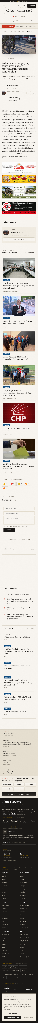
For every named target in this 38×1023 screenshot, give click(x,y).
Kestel (4, 898)
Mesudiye (23, 889)
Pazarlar (22, 924)
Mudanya (4, 889)
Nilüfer (4, 879)
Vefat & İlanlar (24, 905)
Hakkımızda (6, 935)
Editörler (4, 957)
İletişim (4, 947)
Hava (21, 915)
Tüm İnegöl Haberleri (9, 222)
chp (4, 977)
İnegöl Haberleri (16, 21)
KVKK (22, 947)
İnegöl (4, 876)
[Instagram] (12, 821)
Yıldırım (4, 886)
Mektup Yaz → (8, 842)
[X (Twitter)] (7, 821)
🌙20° (18, 1)
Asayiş (4, 909)
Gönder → (9, 530)
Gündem (34, 21)
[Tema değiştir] (19, 6)
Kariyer (4, 944)
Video (19, 785)
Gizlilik (22, 954)
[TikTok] (20, 821)
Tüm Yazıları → (19, 239)
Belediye (4, 912)
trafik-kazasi (6, 970)
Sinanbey (22, 892)
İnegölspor (23, 974)
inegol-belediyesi (13, 967)
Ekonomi (4, 918)
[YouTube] (16, 821)
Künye (4, 938)
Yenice (22, 879)
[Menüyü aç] (4, 6)
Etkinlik (7, 789)
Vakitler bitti (25, 1)
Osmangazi (5, 882)
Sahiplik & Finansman (26, 941)
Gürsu (3, 895)
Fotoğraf (7, 785)
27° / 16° (6, 763)
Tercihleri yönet (28, 1017)
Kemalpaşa (23, 882)
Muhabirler (5, 954)
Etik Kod (22, 944)
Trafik (22, 918)
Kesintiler (23, 921)
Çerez (22, 951)
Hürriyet (22, 886)
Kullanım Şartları (25, 957)
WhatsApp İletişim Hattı (20, 794)
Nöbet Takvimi (19, 842)
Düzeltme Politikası (26, 938)
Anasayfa (5, 21)
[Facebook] (3, 821)
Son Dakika (5, 905)
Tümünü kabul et (12, 1017)
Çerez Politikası (10, 1007)
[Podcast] (33, 821)
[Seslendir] (28, 93)
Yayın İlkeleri (24, 935)
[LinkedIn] (24, 821)
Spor (3, 921)
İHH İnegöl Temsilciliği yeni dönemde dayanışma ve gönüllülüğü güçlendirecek (17, 743)
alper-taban (23, 967)
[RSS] (28, 821)
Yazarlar (4, 951)
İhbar (30, 785)
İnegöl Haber (15, 970)
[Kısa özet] (34, 93)
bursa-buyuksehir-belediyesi (10, 974)
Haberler (9, 977)
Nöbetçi (22, 912)
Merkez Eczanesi (9, 753)
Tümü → (22, 898)
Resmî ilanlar (24, 909)
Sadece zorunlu (12, 1013)
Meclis (4, 915)
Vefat (19, 789)
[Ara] (24, 6)
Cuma (21, 876)
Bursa (26, 21)
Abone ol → (30, 989)
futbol (16, 977)
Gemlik (4, 892)
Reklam (4, 941)
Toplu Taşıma (24, 928)
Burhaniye (23, 895)
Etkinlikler (5, 924)
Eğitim (4, 928)
